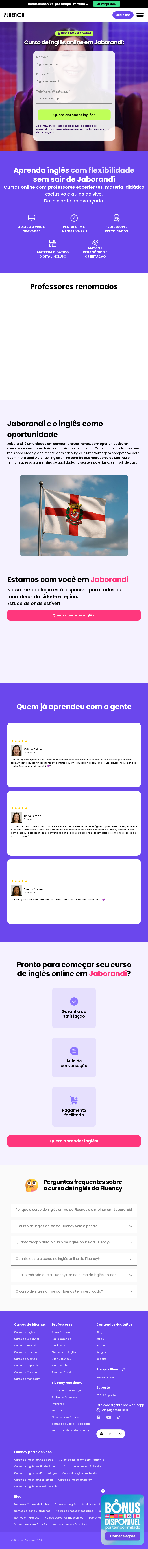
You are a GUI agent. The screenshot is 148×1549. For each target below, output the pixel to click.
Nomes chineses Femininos (70, 1524)
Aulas (100, 1339)
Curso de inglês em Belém (75, 1480)
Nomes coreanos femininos (32, 1511)
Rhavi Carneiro (61, 1332)
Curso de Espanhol (26, 1339)
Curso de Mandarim (27, 1379)
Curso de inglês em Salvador (83, 1466)
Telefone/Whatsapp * (53, 91)
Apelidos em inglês (94, 1504)
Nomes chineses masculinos (74, 1511)
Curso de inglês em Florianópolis (35, 1486)
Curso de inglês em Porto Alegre (35, 1473)
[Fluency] (14, 14)
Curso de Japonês (26, 1365)
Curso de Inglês (24, 1332)
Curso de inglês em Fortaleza (33, 1480)
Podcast (101, 1345)
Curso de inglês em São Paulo (33, 1460)
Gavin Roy (58, 1345)
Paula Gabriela (61, 1339)
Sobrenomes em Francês (30, 1524)
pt (111, 1434)
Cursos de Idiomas (30, 1324)
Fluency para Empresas (67, 1417)
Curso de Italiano (25, 1352)
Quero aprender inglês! (74, 114)
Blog (99, 1332)
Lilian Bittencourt (63, 1359)
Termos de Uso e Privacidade (71, 1424)
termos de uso (64, 129)
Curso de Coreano (26, 1372)
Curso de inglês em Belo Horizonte (81, 1460)
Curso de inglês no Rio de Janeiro (36, 1466)
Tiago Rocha (60, 1365)
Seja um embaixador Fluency (71, 1430)
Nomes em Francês (26, 1517)
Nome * (42, 57)
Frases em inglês (66, 1504)
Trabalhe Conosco (64, 1397)
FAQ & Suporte (106, 1395)
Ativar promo (106, 4)
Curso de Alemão (25, 1359)
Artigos (101, 1352)
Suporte (57, 1410)
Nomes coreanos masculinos (64, 1517)
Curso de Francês (25, 1345)
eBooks (101, 1359)
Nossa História (106, 1377)
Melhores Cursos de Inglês (31, 1504)
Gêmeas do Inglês (64, 1352)
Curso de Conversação (67, 1390)
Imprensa (58, 1404)
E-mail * (42, 74)
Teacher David (61, 1372)
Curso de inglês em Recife (79, 1473)
